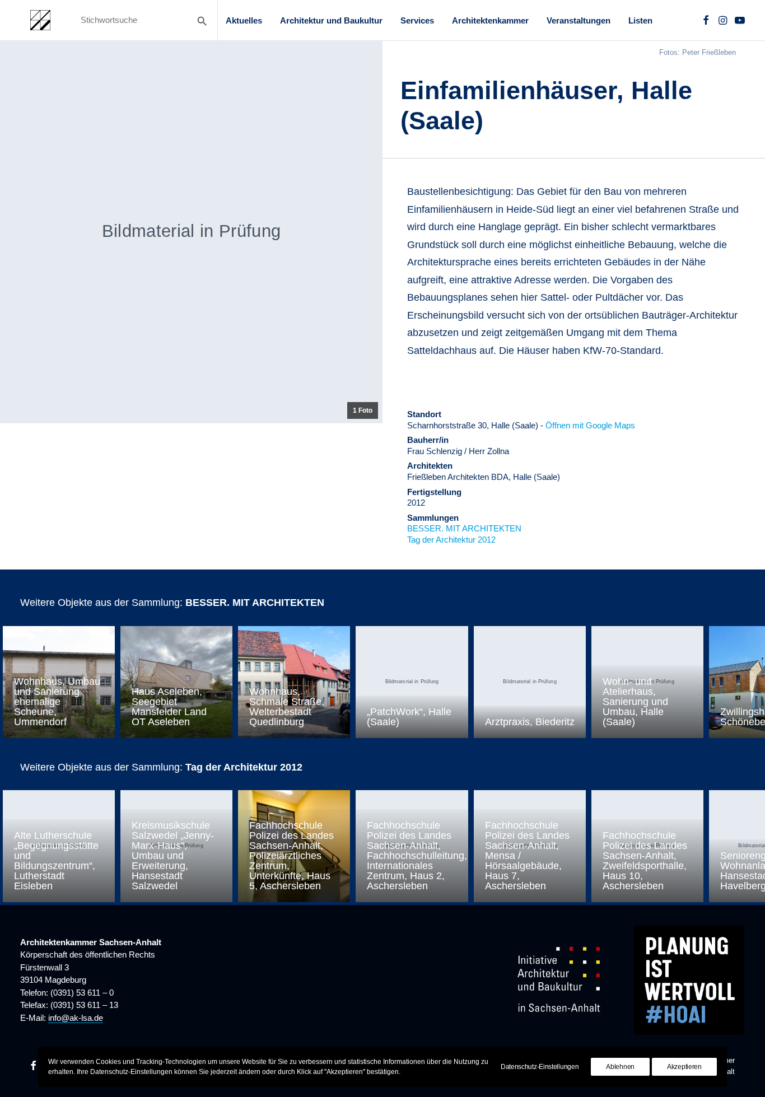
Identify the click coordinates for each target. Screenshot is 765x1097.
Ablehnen (620, 1067)
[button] (706, 20)
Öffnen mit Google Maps (590, 425)
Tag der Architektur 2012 (451, 539)
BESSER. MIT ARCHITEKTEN (464, 528)
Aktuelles (244, 20)
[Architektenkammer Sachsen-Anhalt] (40, 20)
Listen (640, 20)
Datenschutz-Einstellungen (540, 1067)
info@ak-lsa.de (75, 1018)
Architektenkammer (490, 20)
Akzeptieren (684, 1067)
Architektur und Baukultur (331, 20)
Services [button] (417, 20)
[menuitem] (244, 20)
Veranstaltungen (578, 20)
